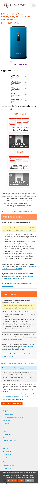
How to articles (8, 414)
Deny (21, 481)
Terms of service (8, 465)
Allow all (12, 481)
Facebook (6, 440)
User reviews (7, 434)
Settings (30, 481)
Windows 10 (7, 454)
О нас (5, 431)
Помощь (6, 423)
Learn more (30, 477)
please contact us (7, 286)
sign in (22, 368)
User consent (7, 468)
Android (5, 448)
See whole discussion (11, 404)
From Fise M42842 (19, 124)
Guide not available (19, 179)
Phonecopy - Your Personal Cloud (15, 5)
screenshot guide (26, 230)
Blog (4, 437)
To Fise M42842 (19, 162)
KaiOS (5, 457)
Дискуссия (6, 420)
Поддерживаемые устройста (13, 417)
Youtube (12, 440)
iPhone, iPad (7, 451)
